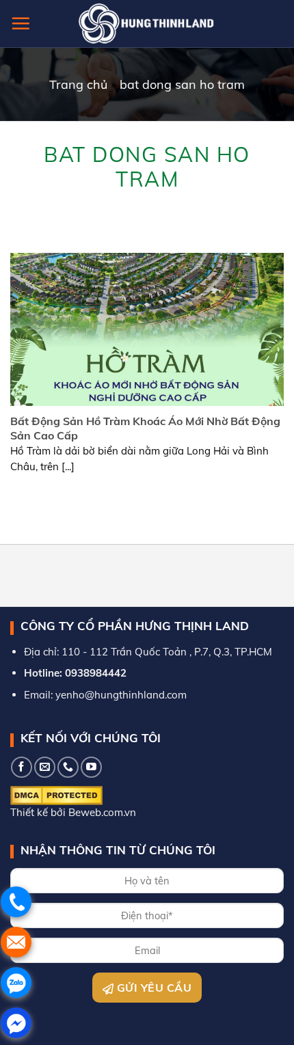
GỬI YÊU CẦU (152, 987)
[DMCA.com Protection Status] (56, 794)
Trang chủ (78, 84)
